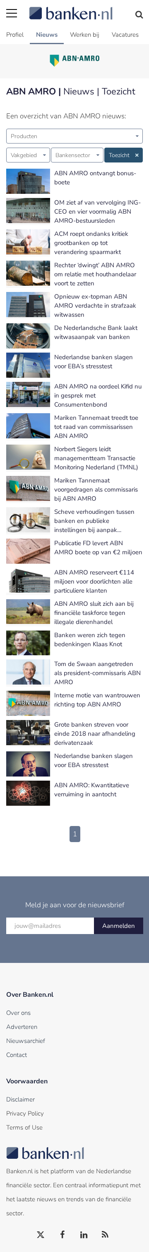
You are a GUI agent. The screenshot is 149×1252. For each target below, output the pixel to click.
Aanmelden (118, 926)
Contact (16, 1055)
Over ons (18, 1013)
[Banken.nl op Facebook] (62, 1235)
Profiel (15, 35)
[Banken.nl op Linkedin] (84, 1235)
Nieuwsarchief (25, 1041)
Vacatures (125, 35)
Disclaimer (20, 1099)
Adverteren (21, 1027)
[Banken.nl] (86, 8)
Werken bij (84, 35)
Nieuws (47, 35)
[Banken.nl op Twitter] (41, 1235)
